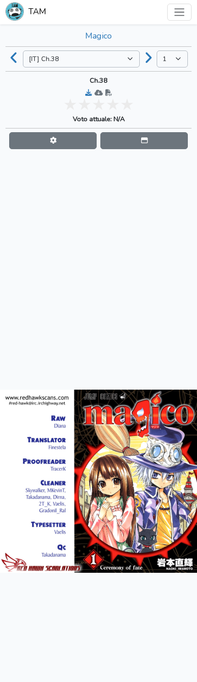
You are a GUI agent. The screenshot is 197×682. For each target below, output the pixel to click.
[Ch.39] (148, 59)
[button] (53, 140)
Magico (98, 35)
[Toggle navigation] (179, 12)
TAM (36, 11)
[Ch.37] (14, 59)
